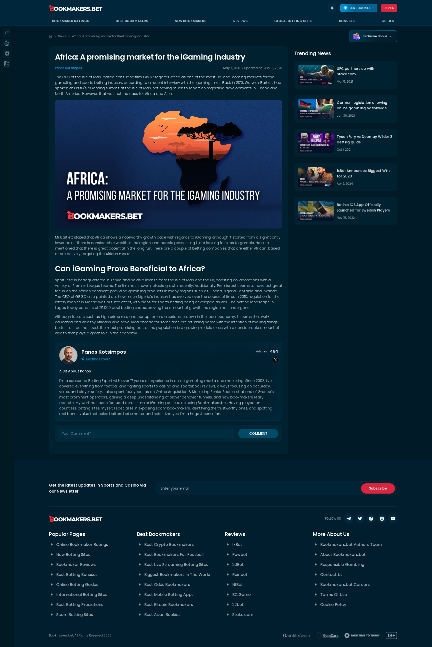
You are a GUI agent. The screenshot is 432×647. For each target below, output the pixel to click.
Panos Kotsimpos (68, 68)
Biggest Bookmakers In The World (177, 574)
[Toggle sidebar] (6, 32)
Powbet (240, 554)
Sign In (389, 8)
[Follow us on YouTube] (393, 519)
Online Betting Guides (77, 584)
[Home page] (50, 36)
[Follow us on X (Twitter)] (360, 519)
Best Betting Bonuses (77, 574)
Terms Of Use (333, 594)
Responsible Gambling (342, 564)
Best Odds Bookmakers (167, 584)
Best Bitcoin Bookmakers (168, 604)
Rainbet (240, 574)
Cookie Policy (333, 604)
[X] (275, 359)
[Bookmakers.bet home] (75, 8)
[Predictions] (6, 43)
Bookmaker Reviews (76, 564)
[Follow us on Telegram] (349, 519)
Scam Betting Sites (74, 614)
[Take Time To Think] (362, 635)
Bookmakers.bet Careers (345, 584)
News (62, 36)
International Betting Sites (81, 594)
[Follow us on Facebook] (371, 519)
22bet (238, 604)
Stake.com (242, 614)
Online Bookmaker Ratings (82, 544)
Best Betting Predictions (79, 604)
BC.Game (241, 594)
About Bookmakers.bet (343, 554)
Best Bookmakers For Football (174, 554)
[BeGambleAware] (297, 635)
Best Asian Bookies (162, 614)
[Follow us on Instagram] (382, 519)
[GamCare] (328, 635)
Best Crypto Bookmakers (169, 544)
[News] (6, 63)
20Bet (238, 564)
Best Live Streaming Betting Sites (176, 564)
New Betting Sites (73, 554)
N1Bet (237, 584)
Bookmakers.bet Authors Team (351, 544)
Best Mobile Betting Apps (169, 594)
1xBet (237, 544)
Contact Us (331, 574)
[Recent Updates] (332, 8)
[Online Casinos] (6, 53)
